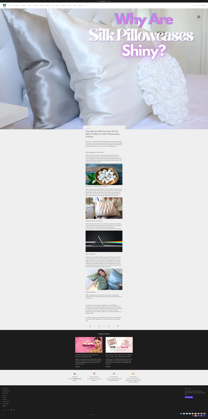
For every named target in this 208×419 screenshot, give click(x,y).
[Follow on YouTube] (11, 409)
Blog (75, 5)
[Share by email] (117, 326)
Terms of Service (6, 401)
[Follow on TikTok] (14, 409)
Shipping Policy (6, 390)
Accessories (35, 5)
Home (10, 5)
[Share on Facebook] (90, 326)
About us (70, 5)
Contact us (63, 5)
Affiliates (80, 5)
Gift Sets (29, 5)
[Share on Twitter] (99, 326)
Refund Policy (6, 393)
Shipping (48, 5)
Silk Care (4, 395)
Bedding (42, 5)
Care (53, 5)
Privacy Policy (6, 403)
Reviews (57, 5)
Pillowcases (22, 5)
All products (15, 5)
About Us (4, 397)
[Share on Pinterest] (108, 326)
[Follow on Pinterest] (8, 409)
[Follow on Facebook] (3, 409)
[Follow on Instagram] (5, 409)
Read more (77, 366)
